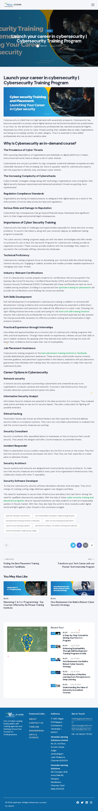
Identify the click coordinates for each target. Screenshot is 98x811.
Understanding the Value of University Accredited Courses (75, 690)
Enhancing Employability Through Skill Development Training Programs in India (75, 651)
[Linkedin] (86, 802)
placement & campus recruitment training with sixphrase (56, 526)
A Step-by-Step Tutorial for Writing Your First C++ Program (75, 638)
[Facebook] (77, 802)
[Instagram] (91, 802)
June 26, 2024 (75, 685)
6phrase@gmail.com (81, 729)
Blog (49, 31)
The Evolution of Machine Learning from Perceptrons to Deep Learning (76, 677)
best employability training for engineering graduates (55, 516)
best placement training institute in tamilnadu (23, 521)
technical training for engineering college (21, 531)
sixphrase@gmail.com (82, 725)
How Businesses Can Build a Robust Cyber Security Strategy (72, 603)
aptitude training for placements (18, 516)
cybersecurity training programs (18, 526)
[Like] (6, 545)
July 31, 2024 (75, 633)
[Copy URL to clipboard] (91, 545)
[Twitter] (82, 802)
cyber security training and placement (59, 521)
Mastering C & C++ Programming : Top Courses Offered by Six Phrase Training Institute (24, 605)
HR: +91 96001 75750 (82, 734)
